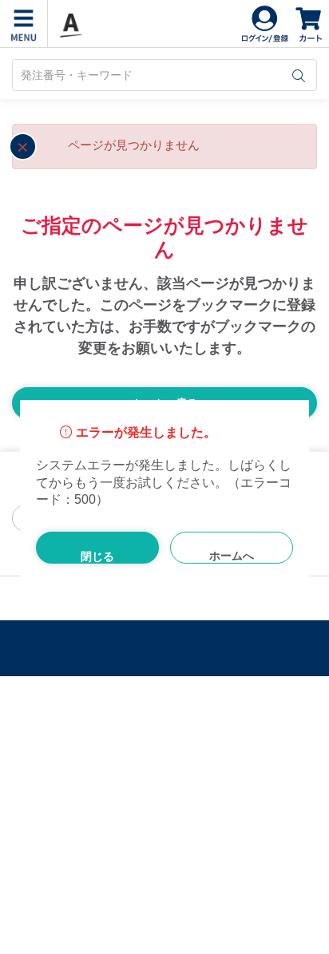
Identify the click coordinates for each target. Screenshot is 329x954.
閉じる (97, 556)
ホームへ (231, 555)
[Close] (293, 376)
